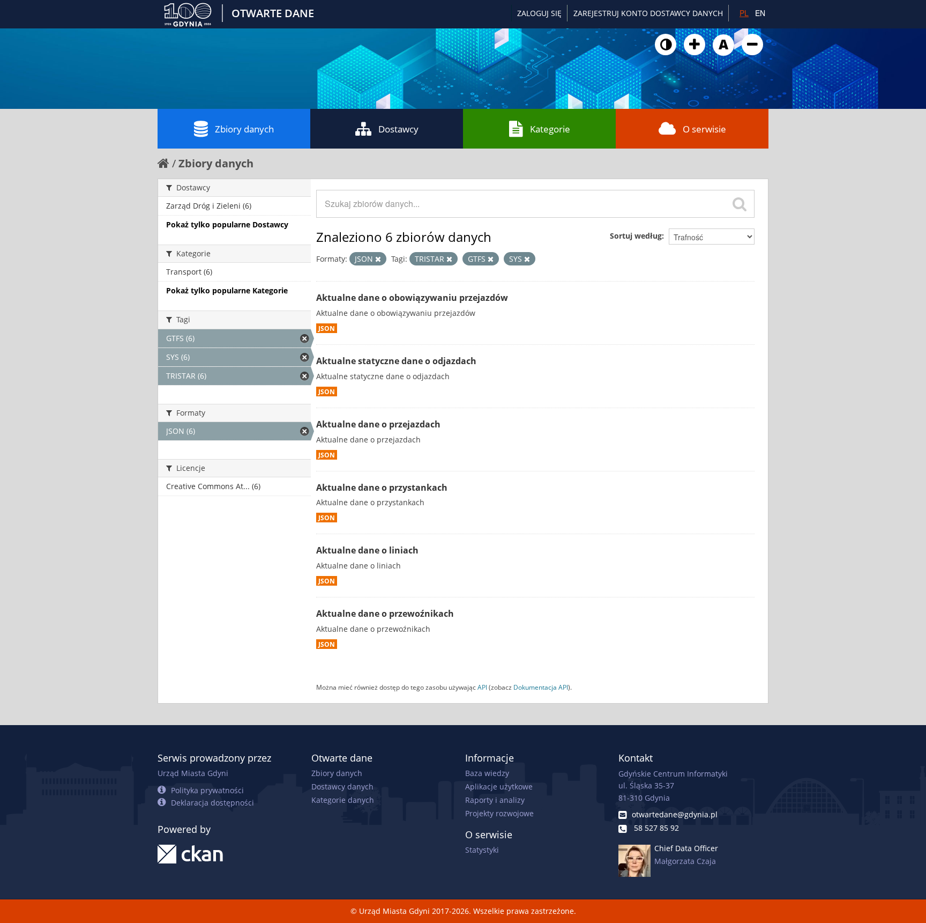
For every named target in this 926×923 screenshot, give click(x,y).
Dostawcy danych (342, 786)
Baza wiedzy (487, 773)
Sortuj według (636, 236)
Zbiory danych (244, 129)
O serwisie (704, 129)
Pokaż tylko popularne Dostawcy (227, 224)
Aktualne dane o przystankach (381, 487)
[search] (739, 204)
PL (744, 13)
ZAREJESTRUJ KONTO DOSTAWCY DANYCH (648, 13)
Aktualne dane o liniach (367, 550)
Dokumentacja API (540, 687)
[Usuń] (378, 259)
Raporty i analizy (495, 800)
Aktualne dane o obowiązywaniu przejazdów (412, 298)
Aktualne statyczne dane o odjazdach (396, 361)
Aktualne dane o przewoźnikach (385, 613)
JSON (326, 328)
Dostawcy (398, 129)
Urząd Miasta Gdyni (193, 773)
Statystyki (482, 850)
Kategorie (550, 129)
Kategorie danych (342, 800)
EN (760, 13)
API (482, 687)
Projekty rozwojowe (499, 813)
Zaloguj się (539, 13)
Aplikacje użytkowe (499, 786)
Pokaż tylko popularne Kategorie (227, 290)
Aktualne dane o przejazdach (378, 424)
